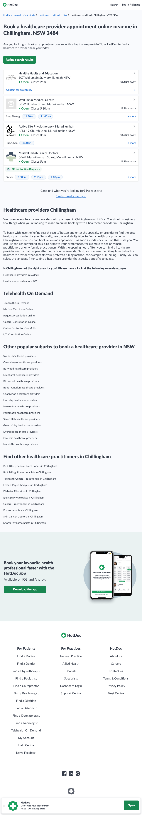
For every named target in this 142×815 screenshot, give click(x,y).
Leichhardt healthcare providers (21, 375)
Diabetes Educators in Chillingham (22, 491)
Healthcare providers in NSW (53, 15)
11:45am (46, 116)
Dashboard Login (71, 686)
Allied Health (70, 663)
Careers (116, 663)
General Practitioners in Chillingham (23, 504)
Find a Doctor (26, 656)
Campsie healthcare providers (20, 438)
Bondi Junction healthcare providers (24, 387)
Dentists (70, 671)
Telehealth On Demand (16, 303)
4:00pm (55, 177)
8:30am (27, 143)
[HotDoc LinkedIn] (71, 773)
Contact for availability (19, 90)
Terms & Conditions (116, 678)
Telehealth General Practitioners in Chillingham (29, 479)
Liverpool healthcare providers (20, 432)
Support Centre (71, 693)
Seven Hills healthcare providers (21, 419)
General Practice (71, 656)
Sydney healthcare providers (19, 356)
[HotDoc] (10, 5)
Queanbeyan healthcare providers (22, 362)
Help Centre (26, 745)
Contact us (116, 671)
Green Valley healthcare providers (22, 425)
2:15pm (38, 177)
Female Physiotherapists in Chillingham (25, 485)
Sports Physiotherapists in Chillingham (25, 523)
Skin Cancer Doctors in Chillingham (23, 516)
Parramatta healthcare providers (21, 413)
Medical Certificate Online (18, 309)
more (132, 116)
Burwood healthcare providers (20, 369)
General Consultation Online (19, 322)
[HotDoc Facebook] (64, 773)
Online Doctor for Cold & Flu (19, 328)
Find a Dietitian (26, 700)
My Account (26, 737)
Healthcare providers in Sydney (21, 275)
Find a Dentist (26, 663)
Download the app (25, 589)
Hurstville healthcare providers (20, 444)
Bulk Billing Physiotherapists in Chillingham (27, 472)
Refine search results (19, 59)
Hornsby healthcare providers (20, 400)
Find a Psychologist (26, 693)
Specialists (71, 678)
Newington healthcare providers (21, 406)
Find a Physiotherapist (26, 671)
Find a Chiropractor (26, 686)
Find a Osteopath (26, 708)
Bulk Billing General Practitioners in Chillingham (30, 466)
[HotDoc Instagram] (77, 773)
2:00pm (22, 177)
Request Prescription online (19, 315)
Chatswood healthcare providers (21, 394)
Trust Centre (116, 693)
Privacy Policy (116, 686)
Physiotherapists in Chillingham (20, 510)
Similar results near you (71, 196)
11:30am (29, 116)
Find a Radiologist (26, 723)
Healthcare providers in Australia (19, 15)
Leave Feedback (26, 752)
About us (116, 656)
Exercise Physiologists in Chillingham (23, 497)
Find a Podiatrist (26, 678)
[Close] (4, 806)
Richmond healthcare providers (21, 381)
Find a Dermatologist (26, 715)
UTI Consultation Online (17, 334)
